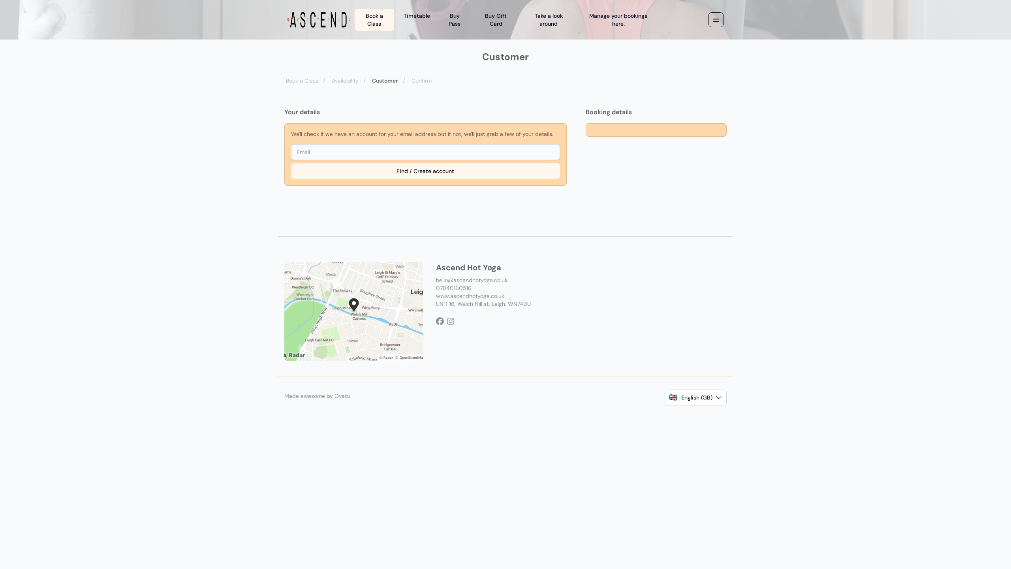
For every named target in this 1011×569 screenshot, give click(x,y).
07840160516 (454, 288)
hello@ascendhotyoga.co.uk (471, 280)
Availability (345, 80)
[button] (696, 397)
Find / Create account (425, 171)
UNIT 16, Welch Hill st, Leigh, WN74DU (483, 303)
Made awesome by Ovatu (317, 395)
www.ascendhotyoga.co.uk (470, 296)
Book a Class (302, 80)
